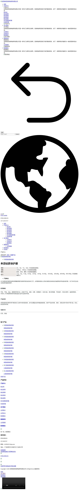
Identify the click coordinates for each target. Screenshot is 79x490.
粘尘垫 (8, 226)
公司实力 (9, 241)
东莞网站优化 (12, 451)
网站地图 (13, 466)
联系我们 (9, 243)
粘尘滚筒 (9, 228)
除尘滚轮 (9, 233)
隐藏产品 (12, 255)
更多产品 (3, 376)
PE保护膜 (9, 236)
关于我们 (6, 238)
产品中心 (6, 225)
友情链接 (3, 450)
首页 (5, 223)
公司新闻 (9, 246)
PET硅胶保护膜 (11, 235)
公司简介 (9, 239)
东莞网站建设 (4, 451)
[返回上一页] (41, 129)
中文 (2, 215)
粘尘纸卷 (9, 230)
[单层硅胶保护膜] (5, 256)
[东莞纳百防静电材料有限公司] (9, 1)
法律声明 (3, 466)
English (5, 215)
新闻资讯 (6, 244)
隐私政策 (8, 466)
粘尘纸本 (9, 231)
